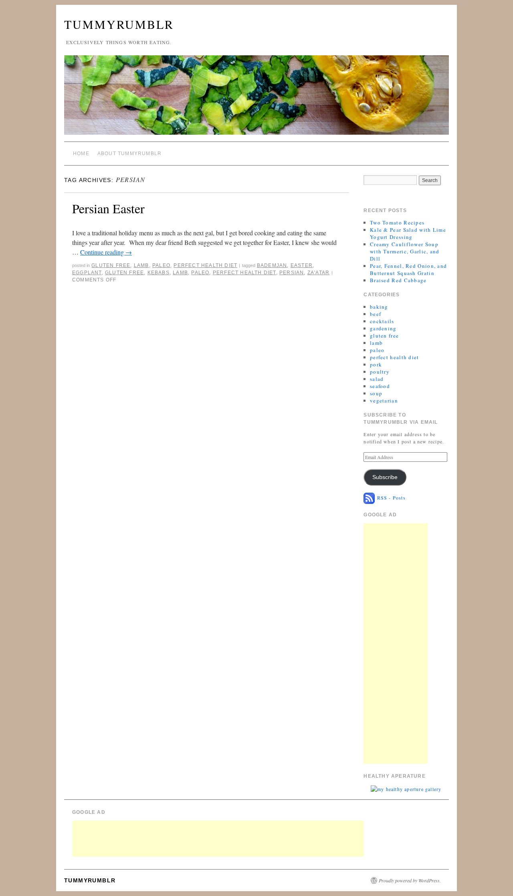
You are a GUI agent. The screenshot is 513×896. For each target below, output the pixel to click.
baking (379, 306)
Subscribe (385, 477)
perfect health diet (205, 265)
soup (376, 393)
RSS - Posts (390, 497)
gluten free (110, 265)
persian (291, 272)
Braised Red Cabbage (398, 280)
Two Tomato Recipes (397, 222)
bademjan (272, 265)
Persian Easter (108, 208)
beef (375, 314)
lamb (141, 265)
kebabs (158, 272)
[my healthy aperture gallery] (406, 788)
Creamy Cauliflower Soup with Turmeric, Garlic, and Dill (405, 251)
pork (376, 364)
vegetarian (384, 400)
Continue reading (106, 252)
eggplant (87, 272)
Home (81, 153)
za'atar (318, 272)
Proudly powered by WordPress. (410, 880)
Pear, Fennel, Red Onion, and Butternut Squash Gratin (408, 269)
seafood (380, 386)
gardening (383, 328)
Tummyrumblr (119, 24)
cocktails (382, 321)
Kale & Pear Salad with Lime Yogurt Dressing (408, 233)
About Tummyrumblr (129, 153)
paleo (161, 265)
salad (377, 378)
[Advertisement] (396, 643)
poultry (380, 371)
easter (302, 265)
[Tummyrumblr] (256, 98)
